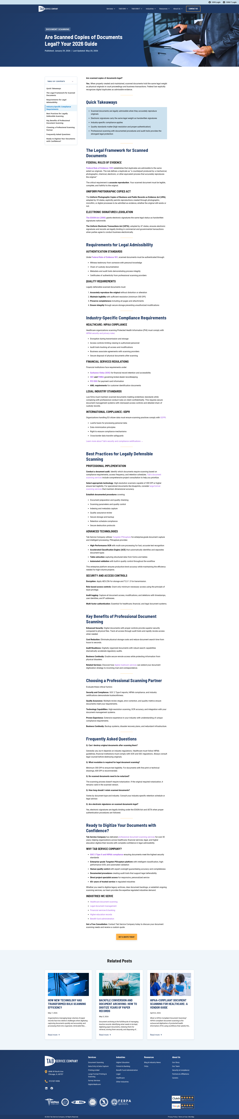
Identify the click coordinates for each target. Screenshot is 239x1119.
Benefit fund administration (102, 919)
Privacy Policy (172, 1117)
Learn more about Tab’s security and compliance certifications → (114, 441)
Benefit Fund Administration (127, 1070)
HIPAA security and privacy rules (100, 333)
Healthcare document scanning (104, 902)
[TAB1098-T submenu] (141, 8)
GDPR (163, 417)
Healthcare (120, 1078)
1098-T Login (231, 2)
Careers (175, 1078)
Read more (54, 1034)
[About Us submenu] (181, 8)
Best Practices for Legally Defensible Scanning (57, 114)
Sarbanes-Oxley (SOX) (100, 373)
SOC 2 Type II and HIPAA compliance (106, 854)
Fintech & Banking (123, 1066)
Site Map (191, 1117)
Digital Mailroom (94, 1084)
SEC (92, 377)
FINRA (101, 377)
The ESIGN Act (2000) (96, 218)
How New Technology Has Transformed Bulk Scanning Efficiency (67, 1003)
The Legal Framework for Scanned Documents (60, 94)
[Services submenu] (114, 8)
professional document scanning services (136, 837)
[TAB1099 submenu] (126, 8)
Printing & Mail (93, 1070)
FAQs (146, 1066)
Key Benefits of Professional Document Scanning (58, 121)
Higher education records (101, 914)
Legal (118, 1074)
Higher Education (122, 1062)
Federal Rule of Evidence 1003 (99, 168)
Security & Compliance (180, 1070)
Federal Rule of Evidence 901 (105, 257)
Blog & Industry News (152, 1062)
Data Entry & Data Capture (98, 1066)
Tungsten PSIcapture (122, 537)
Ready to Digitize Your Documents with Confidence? (60, 140)
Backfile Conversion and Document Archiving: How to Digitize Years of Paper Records (118, 1005)
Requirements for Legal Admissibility (56, 101)
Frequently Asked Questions (58, 134)
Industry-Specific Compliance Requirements (58, 108)
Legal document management (103, 906)
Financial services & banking (102, 910)
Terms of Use (183, 1117)
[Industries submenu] (154, 8)
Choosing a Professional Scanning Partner (60, 128)
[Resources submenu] (168, 8)
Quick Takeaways (53, 88)
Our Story (175, 1062)
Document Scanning (57, 29)
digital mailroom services (126, 665)
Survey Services (94, 1080)
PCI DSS (93, 381)
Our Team (176, 1066)
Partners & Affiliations (180, 1074)
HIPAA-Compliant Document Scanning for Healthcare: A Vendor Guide (169, 1003)
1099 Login (216, 2)
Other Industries (122, 1082)
